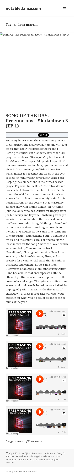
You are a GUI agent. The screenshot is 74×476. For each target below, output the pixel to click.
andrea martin (26, 456)
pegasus (55, 459)
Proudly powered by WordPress (21, 471)
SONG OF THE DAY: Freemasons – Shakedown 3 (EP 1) (37, 120)
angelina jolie (40, 456)
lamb (40, 459)
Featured (51, 453)
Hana (21, 459)
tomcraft (10, 462)
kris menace (31, 459)
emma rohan (54, 456)
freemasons (12, 459)
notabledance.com (23, 8)
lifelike (47, 459)
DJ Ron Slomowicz (33, 453)
